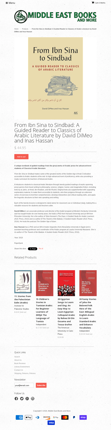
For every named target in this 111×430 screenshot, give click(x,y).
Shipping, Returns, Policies (25, 373)
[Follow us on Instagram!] (33, 399)
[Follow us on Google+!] (27, 399)
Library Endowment (22, 367)
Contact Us (18, 370)
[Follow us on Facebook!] (17, 399)
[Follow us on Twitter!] (22, 399)
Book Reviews (20, 363)
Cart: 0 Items (100, 3)
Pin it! (41, 249)
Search (17, 357)
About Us (18, 360)
